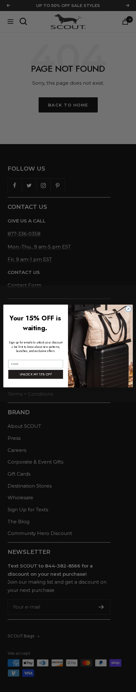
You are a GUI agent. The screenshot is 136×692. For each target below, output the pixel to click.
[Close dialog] (128, 309)
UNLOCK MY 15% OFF (36, 374)
